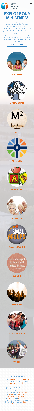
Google (20, 383)
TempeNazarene (23, 398)
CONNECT (14, 379)
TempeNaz (10, 396)
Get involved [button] (17, 44)
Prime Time (11, 398)
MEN (17, 132)
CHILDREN (17, 75)
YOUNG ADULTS (17, 334)
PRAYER (26, 379)
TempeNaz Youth (22, 396)
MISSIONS (17, 161)
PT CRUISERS (17, 218)
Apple (13, 383)
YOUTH (17, 362)
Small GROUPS (17, 247)
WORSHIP (17, 305)
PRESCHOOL (17, 190)
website (11, 394)
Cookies (25, 402)
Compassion (17, 103)
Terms (20, 404)
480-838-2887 (23, 392)
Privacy (14, 404)
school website (22, 394)
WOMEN (17, 276)
